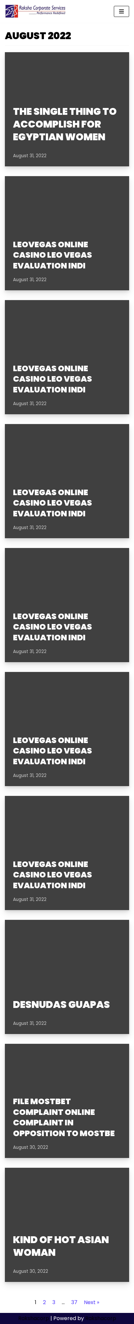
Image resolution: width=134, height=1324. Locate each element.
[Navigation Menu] (121, 11)
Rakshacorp (33, 1318)
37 (74, 1302)
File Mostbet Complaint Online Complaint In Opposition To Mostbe (64, 1117)
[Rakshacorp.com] (36, 11)
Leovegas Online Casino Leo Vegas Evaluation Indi (52, 255)
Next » (91, 1302)
